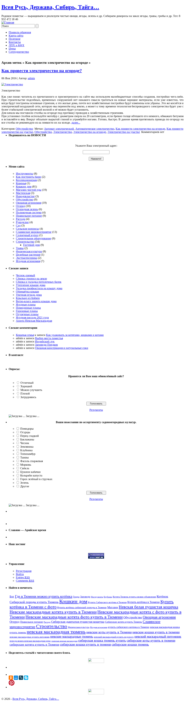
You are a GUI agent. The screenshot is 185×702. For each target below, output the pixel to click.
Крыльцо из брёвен (28, 298)
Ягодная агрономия (28, 261)
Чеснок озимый (25, 275)
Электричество (62, 131)
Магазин (112, 607)
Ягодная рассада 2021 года (32, 317)
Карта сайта (16, 35)
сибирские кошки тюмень (130, 644)
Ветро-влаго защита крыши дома (36, 301)
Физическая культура (29, 251)
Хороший (26, 386)
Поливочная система (29, 212)
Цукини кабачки (30, 471)
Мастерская (23, 193)
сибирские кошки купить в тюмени (85, 644)
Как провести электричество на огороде (140, 128)
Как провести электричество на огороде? (41, 70)
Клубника (26, 450)
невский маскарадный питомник (157, 636)
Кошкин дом (23, 186)
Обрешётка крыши (27, 291)
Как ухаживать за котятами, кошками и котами (75, 334)
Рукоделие (22, 222)
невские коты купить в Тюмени (109, 632)
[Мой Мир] (16, 678)
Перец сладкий (29, 435)
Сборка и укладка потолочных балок (38, 281)
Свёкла (24, 468)
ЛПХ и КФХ (16, 45)
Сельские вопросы (27, 228)
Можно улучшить (31, 389)
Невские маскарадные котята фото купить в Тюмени (74, 617)
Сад (18, 225)
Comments (25, 580)
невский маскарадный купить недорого (114, 637)
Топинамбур (27, 453)
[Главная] (7, 22)
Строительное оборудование (33, 238)
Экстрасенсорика (26, 257)
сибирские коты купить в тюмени (151, 640)
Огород (20, 206)
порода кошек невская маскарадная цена (30, 641)
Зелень (24, 482)
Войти (20, 574)
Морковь (25, 464)
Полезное (14, 38)
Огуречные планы (27, 314)
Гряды (76, 597)
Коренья (21, 183)
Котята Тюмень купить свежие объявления (134, 597)
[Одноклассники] (11, 678)
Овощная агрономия (28, 202)
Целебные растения (28, 254)
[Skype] (26, 678)
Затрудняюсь (28, 397)
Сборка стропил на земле (31, 278)
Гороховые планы (27, 311)
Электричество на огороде (89, 131)
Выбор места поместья (49, 338)
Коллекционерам (26, 180)
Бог (12, 596)
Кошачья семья (25, 334)
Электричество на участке (123, 131)
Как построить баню (28, 176)
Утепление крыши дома (30, 285)
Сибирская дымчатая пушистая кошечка (77, 621)
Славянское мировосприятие (33, 231)
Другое (24, 486)
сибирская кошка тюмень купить (102, 640)
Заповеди (85, 596)
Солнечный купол (27, 235)
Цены (12, 48)
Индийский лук (45, 341)
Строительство (25, 241)
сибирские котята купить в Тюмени (34, 644)
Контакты (15, 42)
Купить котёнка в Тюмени (143, 602)
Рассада (20, 218)
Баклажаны (27, 439)
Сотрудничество (19, 51)
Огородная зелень (27, 209)
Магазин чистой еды (28, 189)
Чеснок (24, 443)
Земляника (26, 446)
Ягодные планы (26, 304)
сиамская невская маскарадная (64, 641)
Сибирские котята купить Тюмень (123, 621)
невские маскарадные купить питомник (30, 637)
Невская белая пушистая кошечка (148, 607)
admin (31, 78)
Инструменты (24, 173)
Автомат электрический (59, 128)
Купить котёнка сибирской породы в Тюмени (82, 607)
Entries (23, 577)
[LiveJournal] (21, 678)
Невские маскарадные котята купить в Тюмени (53, 611)
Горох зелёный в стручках (36, 479)
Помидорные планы (28, 307)
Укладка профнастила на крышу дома (39, 288)
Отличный (27, 382)
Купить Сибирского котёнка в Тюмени (107, 602)
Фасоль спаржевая (31, 461)
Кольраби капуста (31, 475)
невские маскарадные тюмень (71, 636)
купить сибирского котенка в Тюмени (128, 627)
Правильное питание (29, 215)
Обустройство (24, 128)
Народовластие (25, 196)
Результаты (96, 409)
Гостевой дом (31, 244)
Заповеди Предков (46, 344)
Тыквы (24, 457)
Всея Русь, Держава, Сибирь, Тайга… (50, 7)
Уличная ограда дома (29, 294)
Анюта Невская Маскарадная (34, 320)
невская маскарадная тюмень (56, 631)
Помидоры (27, 428)
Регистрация (23, 570)
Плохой (25, 393)
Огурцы (25, 432)
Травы (20, 248)
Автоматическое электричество (94, 128)
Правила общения (20, 32)
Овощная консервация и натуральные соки (61, 347)
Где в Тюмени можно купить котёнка (43, 596)
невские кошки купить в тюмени (156, 632)
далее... (75, 122)
